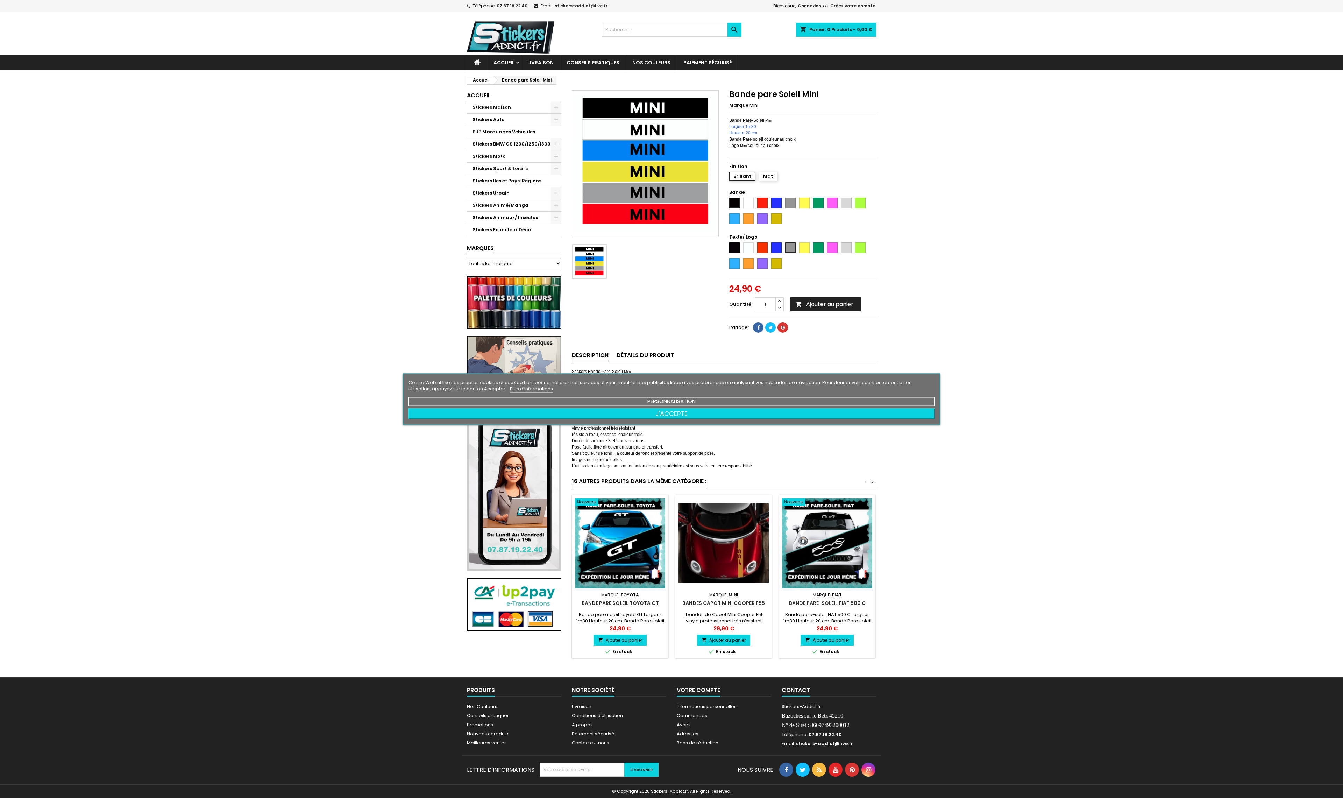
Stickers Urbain (491, 193)
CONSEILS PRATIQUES (593, 62)
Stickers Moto (489, 156)
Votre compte (698, 690)
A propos (582, 724)
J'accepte (671, 413)
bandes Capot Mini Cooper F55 (723, 603)
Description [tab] (590, 355)
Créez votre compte (852, 6)
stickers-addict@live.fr (581, 6)
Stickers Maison (491, 107)
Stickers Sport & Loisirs (500, 168)
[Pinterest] (782, 327)
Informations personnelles (707, 706)
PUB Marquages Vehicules (503, 131)
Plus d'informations (531, 388)
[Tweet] (770, 327)
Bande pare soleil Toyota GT (620, 603)
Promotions (480, 724)
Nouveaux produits (488, 733)
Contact (796, 690)
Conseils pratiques (488, 715)
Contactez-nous (590, 743)
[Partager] (758, 327)
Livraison (540, 62)
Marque (738, 105)
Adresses (687, 733)
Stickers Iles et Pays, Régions (506, 180)
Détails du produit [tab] (645, 355)
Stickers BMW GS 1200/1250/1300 (511, 144)
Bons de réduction (697, 743)
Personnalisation (671, 400)
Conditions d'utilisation (597, 715)
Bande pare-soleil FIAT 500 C (827, 603)
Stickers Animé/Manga (500, 205)
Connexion (809, 6)
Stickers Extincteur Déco (501, 229)
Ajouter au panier (824, 304)
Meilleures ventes (487, 743)
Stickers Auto (488, 119)
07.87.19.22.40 (512, 6)
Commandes (692, 715)
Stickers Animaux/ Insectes (505, 217)
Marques (480, 248)
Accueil (503, 62)
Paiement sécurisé (707, 62)
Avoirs (684, 724)
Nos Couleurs (651, 62)
